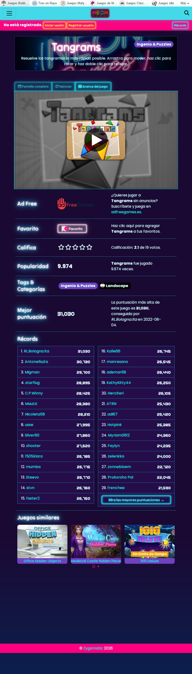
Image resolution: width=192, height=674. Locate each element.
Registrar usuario (81, 25)
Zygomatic (93, 648)
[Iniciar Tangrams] (96, 140)
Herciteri (116, 393)
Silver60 (32, 435)
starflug (32, 382)
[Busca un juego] (186, 13)
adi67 (112, 414)
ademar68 (116, 372)
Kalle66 (113, 351)
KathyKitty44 (119, 382)
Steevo (32, 477)
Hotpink (114, 424)
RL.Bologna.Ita (36, 351)
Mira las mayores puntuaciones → (136, 499)
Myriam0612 (119, 435)
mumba (33, 466)
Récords (180, 25)
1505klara (34, 456)
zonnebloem (119, 466)
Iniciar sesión (54, 25)
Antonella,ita (36, 361)
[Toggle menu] (9, 13)
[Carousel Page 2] (98, 566)
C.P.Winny (34, 393)
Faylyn (114, 445)
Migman (32, 372)
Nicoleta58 (35, 414)
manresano (117, 361)
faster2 (33, 498)
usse (29, 424)
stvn (30, 487)
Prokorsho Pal (120, 477)
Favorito (75, 228)
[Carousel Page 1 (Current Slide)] (93, 566)
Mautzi (31, 403)
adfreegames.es (126, 212)
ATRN (111, 403)
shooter (33, 445)
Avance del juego (95, 86)
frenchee (116, 487)
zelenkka (116, 456)
